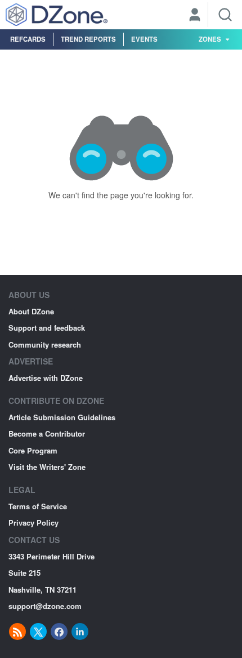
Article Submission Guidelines (61, 417)
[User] (195, 16)
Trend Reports (88, 38)
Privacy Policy (33, 522)
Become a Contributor (46, 433)
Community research (44, 344)
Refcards (28, 38)
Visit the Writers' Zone (47, 466)
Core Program (32, 450)
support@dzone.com (45, 606)
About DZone (31, 311)
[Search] (225, 14)
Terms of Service (37, 506)
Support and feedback (46, 327)
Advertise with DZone (45, 377)
